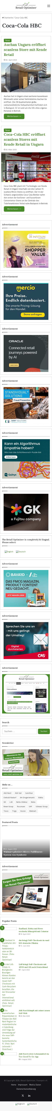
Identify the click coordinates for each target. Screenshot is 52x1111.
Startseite (8, 18)
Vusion (23, 811)
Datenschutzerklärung (26, 1089)
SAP (30, 807)
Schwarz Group (42, 807)
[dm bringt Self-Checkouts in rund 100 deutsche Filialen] (9, 950)
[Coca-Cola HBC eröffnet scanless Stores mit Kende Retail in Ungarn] (26, 167)
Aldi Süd (18, 793)
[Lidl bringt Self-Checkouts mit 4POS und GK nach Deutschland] (9, 985)
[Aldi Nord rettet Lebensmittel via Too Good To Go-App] (9, 1057)
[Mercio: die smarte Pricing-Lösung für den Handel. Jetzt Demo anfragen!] (26, 301)
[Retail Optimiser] (25, 6)
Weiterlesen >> (14, 116)
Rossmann (21, 807)
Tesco (6, 811)
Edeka (40, 798)
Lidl (11, 802)
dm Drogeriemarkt (27, 798)
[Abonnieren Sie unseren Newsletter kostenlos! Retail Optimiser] (26, 762)
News (7, 40)
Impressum (22, 1085)
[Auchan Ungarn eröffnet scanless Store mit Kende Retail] (26, 77)
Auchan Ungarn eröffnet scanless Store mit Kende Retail (25, 49)
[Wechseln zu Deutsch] (32, 1104)
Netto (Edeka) (21, 802)
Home (13, 1085)
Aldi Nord (7, 793)
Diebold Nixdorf (10, 798)
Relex (33, 802)
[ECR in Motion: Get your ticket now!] (26, 249)
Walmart (32, 811)
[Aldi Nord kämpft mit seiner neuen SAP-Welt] (9, 1030)
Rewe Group (8, 807)
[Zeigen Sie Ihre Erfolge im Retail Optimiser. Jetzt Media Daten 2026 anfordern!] (26, 892)
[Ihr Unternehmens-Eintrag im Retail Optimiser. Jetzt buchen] (26, 693)
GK (5, 802)
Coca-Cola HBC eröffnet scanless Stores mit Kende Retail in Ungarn (24, 139)
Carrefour (29, 793)
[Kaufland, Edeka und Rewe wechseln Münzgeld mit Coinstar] (9, 932)
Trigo (14, 811)
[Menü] (48, 7)
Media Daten (35, 1085)
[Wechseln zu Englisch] (20, 1104)
